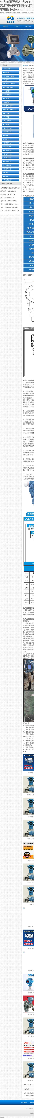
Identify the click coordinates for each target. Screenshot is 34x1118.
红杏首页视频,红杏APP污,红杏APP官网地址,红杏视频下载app (16, 5)
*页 (30, 65)
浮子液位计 (7, 135)
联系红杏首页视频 (7, 183)
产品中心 (17, 26)
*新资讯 (26, 1089)
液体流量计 (7, 72)
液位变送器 (7, 165)
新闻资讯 (28, 26)
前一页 (29, 1084)
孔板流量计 (7, 102)
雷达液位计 (7, 146)
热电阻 (6, 176)
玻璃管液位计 (8, 143)
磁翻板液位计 (8, 132)
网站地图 (2, 1117)
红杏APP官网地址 (9, 83)
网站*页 (5, 26)
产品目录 (4, 65)
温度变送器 (7, 169)
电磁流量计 (7, 91)
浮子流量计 (7, 117)
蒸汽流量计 (7, 98)
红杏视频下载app (9, 76)
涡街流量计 (7, 94)
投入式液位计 (8, 154)
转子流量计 (7, 113)
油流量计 (6, 80)
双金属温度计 (8, 180)
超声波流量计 (8, 128)
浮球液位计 (7, 139)
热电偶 (6, 172)
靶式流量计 (7, 120)
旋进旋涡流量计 (8, 106)
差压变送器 (7, 161)
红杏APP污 (7, 69)
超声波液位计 (8, 150)
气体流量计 (7, 124)
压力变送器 (7, 158)
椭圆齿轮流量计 (8, 87)
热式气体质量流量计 (10, 109)
